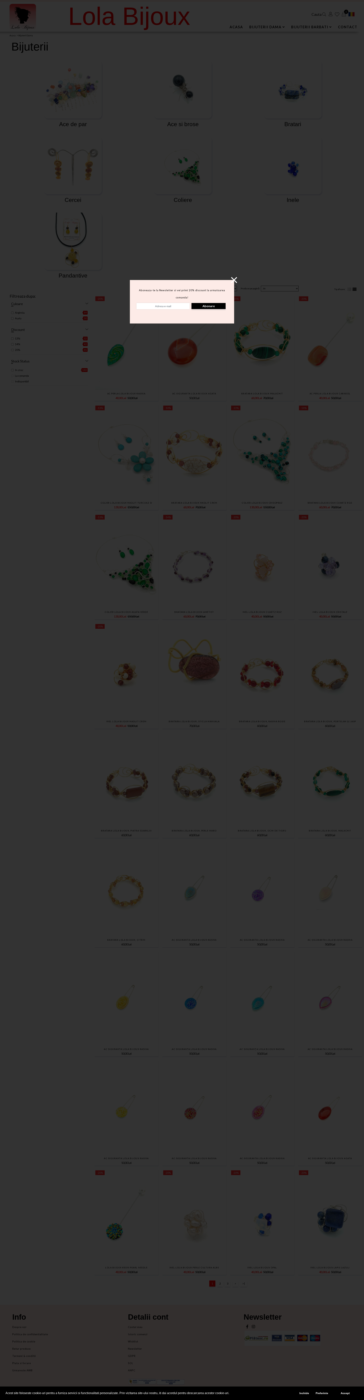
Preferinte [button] (322, 1393)
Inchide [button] (304, 1393)
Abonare (208, 306)
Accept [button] (345, 1393)
